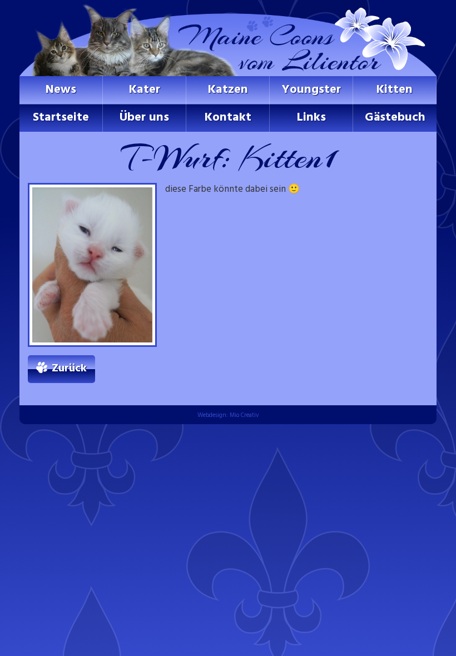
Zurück (69, 368)
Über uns (144, 117)
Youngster (311, 90)
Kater (144, 90)
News (61, 90)
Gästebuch (395, 117)
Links (311, 117)
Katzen (228, 90)
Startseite (61, 117)
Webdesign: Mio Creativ (228, 415)
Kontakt (228, 117)
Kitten (394, 90)
